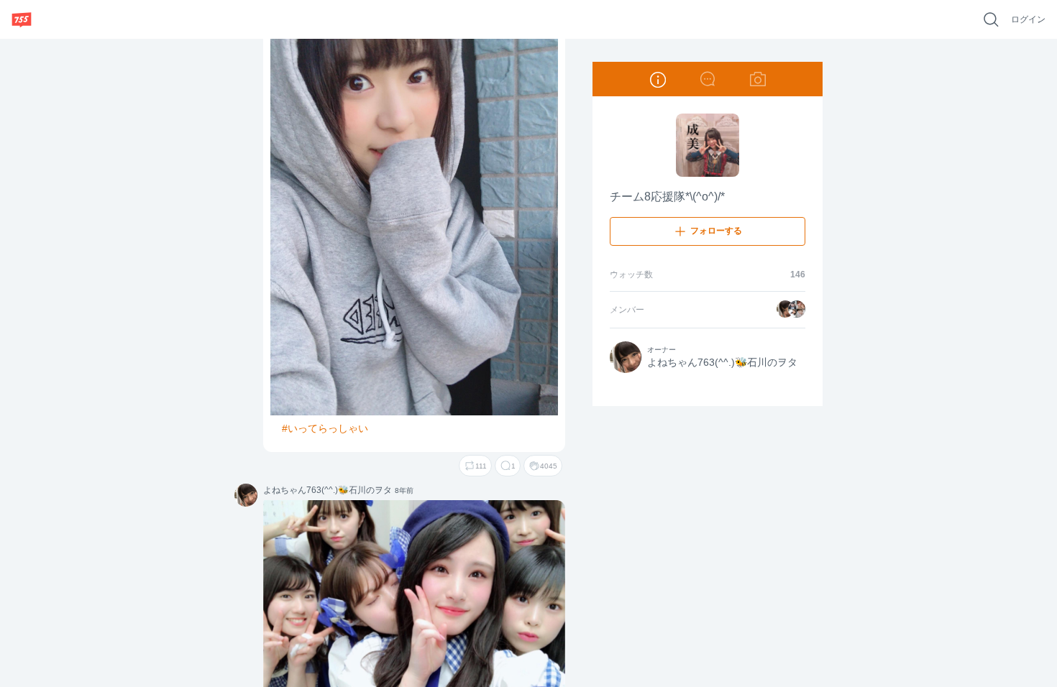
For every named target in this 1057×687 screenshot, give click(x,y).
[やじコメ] (707, 79)
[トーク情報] (657, 79)
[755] (22, 19)
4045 (548, 466)
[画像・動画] (758, 79)
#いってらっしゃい (325, 428)
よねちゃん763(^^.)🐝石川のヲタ (245, 496)
